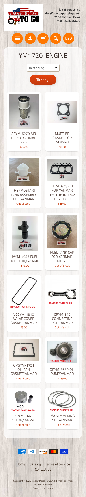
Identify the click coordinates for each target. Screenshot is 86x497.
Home (20, 464)
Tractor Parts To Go (41, 481)
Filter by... (43, 80)
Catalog (35, 464)
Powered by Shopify (43, 488)
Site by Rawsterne (43, 484)
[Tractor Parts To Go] (23, 17)
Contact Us (43, 469)
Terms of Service (57, 464)
